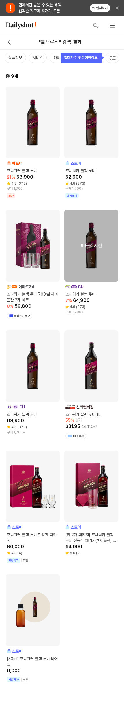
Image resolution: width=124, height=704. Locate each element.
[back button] (9, 42)
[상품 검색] (95, 25)
